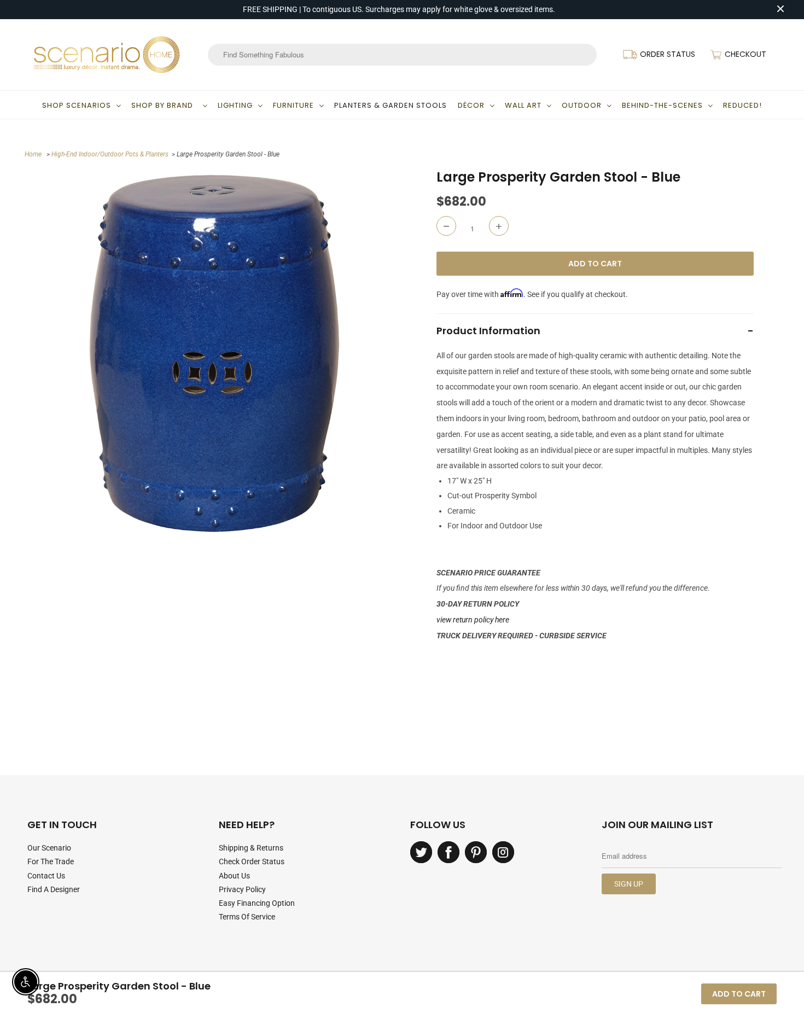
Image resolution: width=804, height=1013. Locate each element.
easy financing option (257, 903)
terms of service (247, 916)
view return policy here (472, 619)
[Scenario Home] (106, 55)
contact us (46, 875)
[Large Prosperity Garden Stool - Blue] (214, 353)
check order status (251, 861)
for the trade (50, 861)
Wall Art (523, 105)
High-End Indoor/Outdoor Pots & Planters (109, 154)
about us (234, 875)
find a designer (53, 889)
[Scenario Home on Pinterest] (476, 852)
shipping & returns (251, 847)
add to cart (739, 993)
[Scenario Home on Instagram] (503, 852)
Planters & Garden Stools (390, 105)
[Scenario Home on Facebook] (448, 852)
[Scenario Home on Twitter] (421, 852)
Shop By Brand (164, 105)
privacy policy (242, 889)
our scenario (49, 847)
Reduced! (742, 105)
